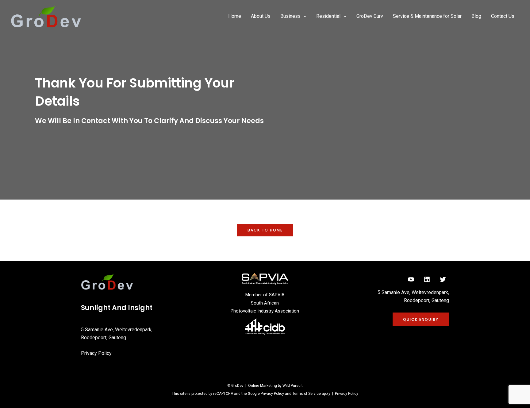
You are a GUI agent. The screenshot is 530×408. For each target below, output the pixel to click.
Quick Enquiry (421, 319)
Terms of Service (306, 393)
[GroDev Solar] (46, 16)
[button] (304, 16)
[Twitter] (443, 279)
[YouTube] (411, 279)
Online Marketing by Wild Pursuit (275, 385)
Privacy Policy (96, 353)
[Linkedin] (427, 279)
